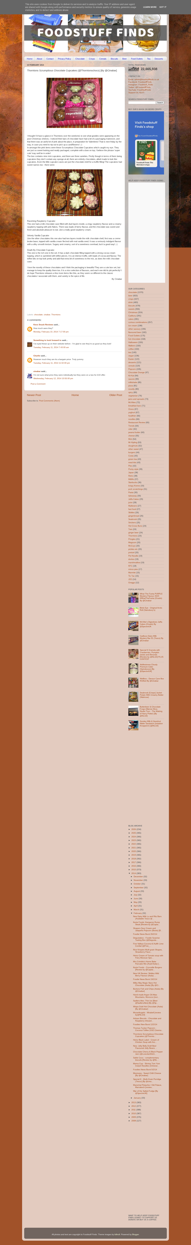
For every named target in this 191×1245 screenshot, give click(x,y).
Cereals (102, 59)
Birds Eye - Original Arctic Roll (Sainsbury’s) (151, 609)
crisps (131, 299)
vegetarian (133, 396)
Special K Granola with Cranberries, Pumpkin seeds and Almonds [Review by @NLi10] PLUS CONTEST (151, 654)
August (137, 891)
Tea (148, 59)
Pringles (131, 539)
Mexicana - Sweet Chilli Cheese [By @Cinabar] (147, 1074)
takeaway (132, 496)
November (138, 880)
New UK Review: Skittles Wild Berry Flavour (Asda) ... (146, 974)
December (138, 877)
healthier (132, 416)
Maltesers (132, 506)
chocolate (38, 315)
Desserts (159, 59)
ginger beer (133, 533)
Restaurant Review (136, 422)
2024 (133, 837)
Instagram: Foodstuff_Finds (140, 85)
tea (129, 352)
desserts (132, 362)
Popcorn (132, 369)
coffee (131, 349)
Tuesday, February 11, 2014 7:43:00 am (51, 347)
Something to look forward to (47, 340)
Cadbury (132, 316)
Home (29, 59)
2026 (133, 829)
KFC (130, 566)
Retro (130, 476)
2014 (133, 873)
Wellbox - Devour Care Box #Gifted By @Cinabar (152, 680)
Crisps (92, 59)
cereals (131, 366)
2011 (133, 1110)
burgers (131, 452)
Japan (131, 472)
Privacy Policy (64, 59)
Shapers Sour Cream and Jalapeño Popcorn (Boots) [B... (147, 929)
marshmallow (134, 563)
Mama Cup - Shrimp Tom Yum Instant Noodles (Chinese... (146, 1065)
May (136, 902)
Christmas (132, 312)
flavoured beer (134, 332)
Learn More (150, 7)
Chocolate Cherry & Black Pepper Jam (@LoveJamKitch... (148, 1053)
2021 (133, 848)
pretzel (131, 552)
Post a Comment (38, 384)
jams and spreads (136, 399)
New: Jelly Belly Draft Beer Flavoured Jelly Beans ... (145, 1047)
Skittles (131, 512)
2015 (133, 870)
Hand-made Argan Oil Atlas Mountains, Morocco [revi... (146, 996)
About (39, 59)
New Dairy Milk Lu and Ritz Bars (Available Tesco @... (147, 917)
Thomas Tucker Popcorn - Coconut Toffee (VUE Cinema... (148, 1029)
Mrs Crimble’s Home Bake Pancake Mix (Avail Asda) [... (146, 963)
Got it (163, 7)
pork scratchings (135, 489)
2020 (133, 851)
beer (130, 296)
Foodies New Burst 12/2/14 (145, 1024)
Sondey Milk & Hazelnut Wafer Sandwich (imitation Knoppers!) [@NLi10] (151, 723)
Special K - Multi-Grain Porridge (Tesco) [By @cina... (147, 1080)
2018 (133, 859)
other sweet (133, 449)
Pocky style (133, 469)
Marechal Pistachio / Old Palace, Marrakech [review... (147, 1086)
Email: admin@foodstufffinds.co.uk (143, 79)
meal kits (132, 462)
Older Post (115, 395)
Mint (130, 439)
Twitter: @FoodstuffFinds (139, 87)
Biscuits (114, 59)
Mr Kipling (132, 442)
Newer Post (34, 395)
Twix (130, 529)
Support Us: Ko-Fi (136, 93)
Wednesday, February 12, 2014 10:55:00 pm (53, 378)
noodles (131, 419)
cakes (131, 319)
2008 (133, 1121)
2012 (133, 1106)
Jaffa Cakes (133, 499)
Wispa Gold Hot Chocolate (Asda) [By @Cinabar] (148, 1008)
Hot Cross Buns (135, 526)
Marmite (132, 573)
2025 (133, 833)
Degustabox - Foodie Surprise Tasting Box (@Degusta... (146, 939)
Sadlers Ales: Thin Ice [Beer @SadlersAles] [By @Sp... (145, 1002)
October (137, 884)
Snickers (132, 523)
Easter (131, 359)
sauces (131, 379)
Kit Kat (131, 376)
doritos (131, 559)
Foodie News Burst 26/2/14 (145, 934)
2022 (133, 844)
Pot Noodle (133, 556)
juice (130, 502)
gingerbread (133, 516)
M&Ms (131, 479)
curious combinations (137, 322)
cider (130, 429)
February (138, 913)
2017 (133, 862)
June (136, 899)
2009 (133, 1117)
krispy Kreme (134, 486)
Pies (130, 466)
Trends (131, 426)
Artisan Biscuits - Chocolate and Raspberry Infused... (147, 1019)
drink (130, 302)
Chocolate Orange (136, 372)
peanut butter (134, 432)
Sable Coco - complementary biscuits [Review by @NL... (146, 1059)
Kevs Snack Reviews (43, 325)
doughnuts (133, 446)
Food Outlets (137, 59)
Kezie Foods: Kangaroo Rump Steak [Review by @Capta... (146, 923)
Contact (50, 59)
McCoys (131, 546)
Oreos (131, 409)
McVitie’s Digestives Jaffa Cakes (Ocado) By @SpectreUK (151, 624)
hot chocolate (134, 339)
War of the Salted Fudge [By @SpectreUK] (145, 1092)
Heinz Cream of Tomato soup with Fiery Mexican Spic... (148, 957)
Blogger (135, 1234)
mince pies (133, 569)
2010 (133, 1113)
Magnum (132, 542)
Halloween (133, 342)
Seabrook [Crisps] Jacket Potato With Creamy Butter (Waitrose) (151, 695)
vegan (131, 356)
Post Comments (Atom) (49, 401)
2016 (133, 866)
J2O (130, 579)
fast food (132, 509)
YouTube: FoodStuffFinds (139, 90)
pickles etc (133, 549)
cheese (131, 436)
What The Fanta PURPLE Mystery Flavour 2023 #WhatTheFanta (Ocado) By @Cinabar (151, 597)
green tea (132, 459)
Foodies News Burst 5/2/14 (145, 1070)
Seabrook (132, 519)
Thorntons (55, 315)
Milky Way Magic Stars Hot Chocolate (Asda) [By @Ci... (146, 984)
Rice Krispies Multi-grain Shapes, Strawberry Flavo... (147, 951)
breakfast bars (134, 406)
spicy (130, 392)
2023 (133, 840)
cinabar (47, 315)
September (139, 888)
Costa (131, 456)
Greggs (131, 583)
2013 (133, 1102)
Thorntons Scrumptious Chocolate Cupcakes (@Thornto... (148, 1035)
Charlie (36, 356)
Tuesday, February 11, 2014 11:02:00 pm (51, 363)
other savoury (134, 329)
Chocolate (80, 59)
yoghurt (131, 412)
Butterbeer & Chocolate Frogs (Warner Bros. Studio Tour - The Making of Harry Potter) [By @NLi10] (151, 711)
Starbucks (132, 482)
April (136, 906)
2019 (133, 855)
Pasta (130, 492)
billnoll (117, 1234)
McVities (132, 402)
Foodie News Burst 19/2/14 (145, 979)
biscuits (131, 306)
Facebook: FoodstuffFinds (140, 82)
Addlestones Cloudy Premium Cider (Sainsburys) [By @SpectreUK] (148, 668)
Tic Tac (131, 576)
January (137, 1098)
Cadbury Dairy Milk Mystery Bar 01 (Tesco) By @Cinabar (151, 638)
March (137, 910)
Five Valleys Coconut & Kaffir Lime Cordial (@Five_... (148, 945)
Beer (124, 59)
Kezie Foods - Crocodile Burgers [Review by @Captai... (147, 968)
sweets (131, 309)
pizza (130, 386)
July (136, 895)
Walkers (131, 346)
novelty (131, 389)
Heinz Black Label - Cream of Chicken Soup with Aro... (146, 1041)
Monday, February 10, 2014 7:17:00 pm (51, 332)
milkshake (132, 382)
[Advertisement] (69, 294)
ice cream (132, 326)
